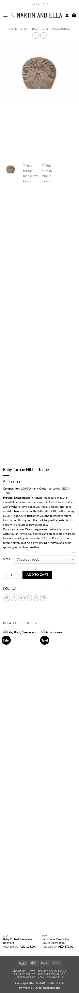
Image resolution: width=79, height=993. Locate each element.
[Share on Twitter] (21, 597)
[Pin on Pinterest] (36, 597)
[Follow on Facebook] (44, 4)
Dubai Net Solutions (47, 987)
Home (13, 28)
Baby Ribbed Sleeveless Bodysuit (17, 941)
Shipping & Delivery (31, 977)
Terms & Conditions (52, 971)
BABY (35, 28)
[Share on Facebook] (14, 597)
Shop (24, 28)
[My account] (67, 15)
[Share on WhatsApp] (6, 597)
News (31, 971)
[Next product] (35, 35)
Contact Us (55, 977)
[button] (5, 15)
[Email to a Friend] (28, 597)
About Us (18, 971)
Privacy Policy (24, 974)
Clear (72, 552)
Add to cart (37, 574)
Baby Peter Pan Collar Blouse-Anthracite (55, 941)
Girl (45, 28)
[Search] (12, 15)
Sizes (6, 559)
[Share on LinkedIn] (43, 597)
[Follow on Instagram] (48, 4)
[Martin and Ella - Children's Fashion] (39, 15)
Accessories (61, 28)
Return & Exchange (51, 974)
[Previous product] (43, 35)
